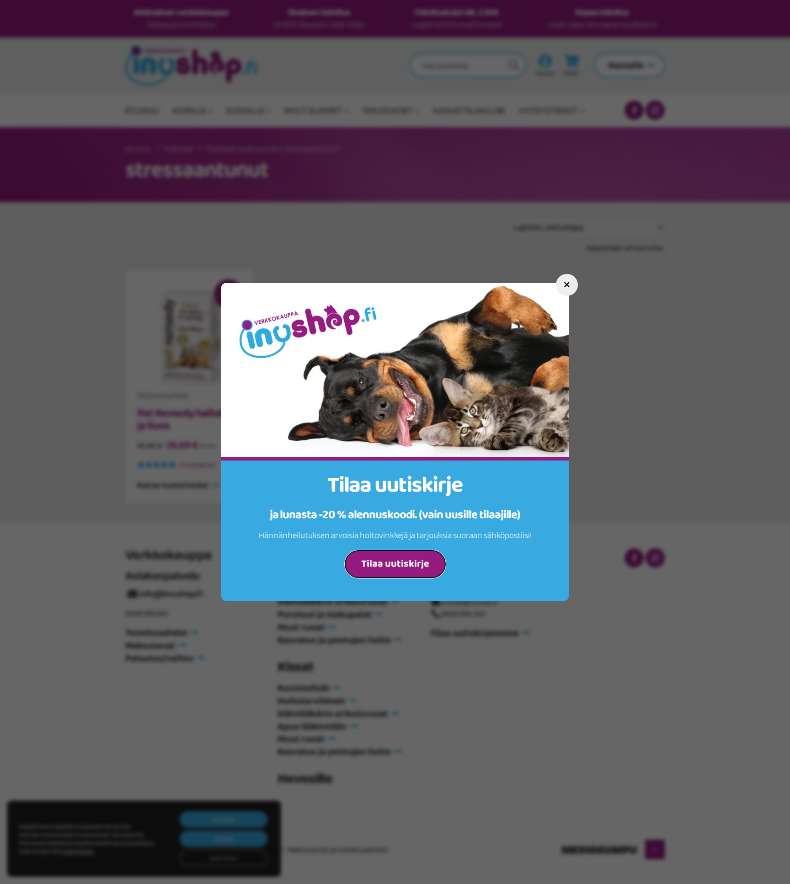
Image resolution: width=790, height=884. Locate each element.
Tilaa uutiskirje (395, 564)
